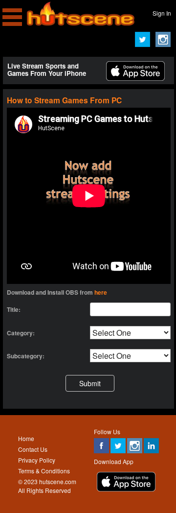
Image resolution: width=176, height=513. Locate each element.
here (100, 292)
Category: (21, 332)
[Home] (80, 23)
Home (26, 438)
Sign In (162, 13)
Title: (14, 309)
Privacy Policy (36, 460)
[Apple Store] (135, 78)
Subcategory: (25, 355)
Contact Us (32, 449)
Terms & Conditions (44, 470)
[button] (90, 383)
